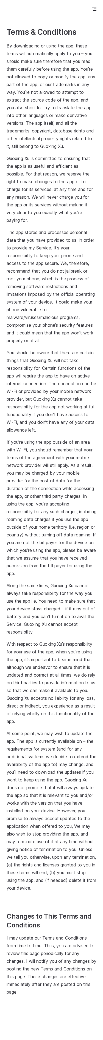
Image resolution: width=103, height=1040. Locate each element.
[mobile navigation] (94, 9)
